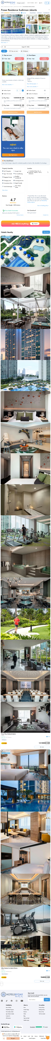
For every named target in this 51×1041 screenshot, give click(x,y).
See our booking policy (42, 205)
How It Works (30, 2)
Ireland (25, 1036)
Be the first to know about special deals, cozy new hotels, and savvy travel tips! (37, 995)
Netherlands (41, 1036)
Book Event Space (38, 112)
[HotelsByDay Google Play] (18, 1027)
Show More (46, 232)
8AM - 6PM (42, 746)
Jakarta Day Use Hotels (18, 6)
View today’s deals (9, 1011)
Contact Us (45, 215)
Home (2, 6)
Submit (46, 999)
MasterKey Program (10, 1009)
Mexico (36, 1036)
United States (43, 1038)
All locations (8, 1018)
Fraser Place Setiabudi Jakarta (8, 734)
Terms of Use (41, 1011)
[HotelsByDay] (8, 4)
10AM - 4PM (42, 981)
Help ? (36, 2)
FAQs (25, 1013)
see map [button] (24, 12)
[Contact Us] (47, 1037)
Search (35, 223)
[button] (47, 3)
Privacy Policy (16, 1035)
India (21, 1036)
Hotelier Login (26, 1020)
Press (25, 1007)
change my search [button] (21, 3)
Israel (29, 1036)
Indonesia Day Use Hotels (8, 6)
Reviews (25, 1011)
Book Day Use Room (13, 112)
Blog (24, 1016)
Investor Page (26, 1009)
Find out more (20, 215)
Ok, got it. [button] (13, 1038)
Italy (32, 1036)
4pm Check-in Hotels (10, 1013)
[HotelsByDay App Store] (6, 1027)
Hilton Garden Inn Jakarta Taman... (9, 968)
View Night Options (13, 155)
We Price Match (42, 1013)
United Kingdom (32, 1038)
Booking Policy (42, 1009)
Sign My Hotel (26, 1018)
